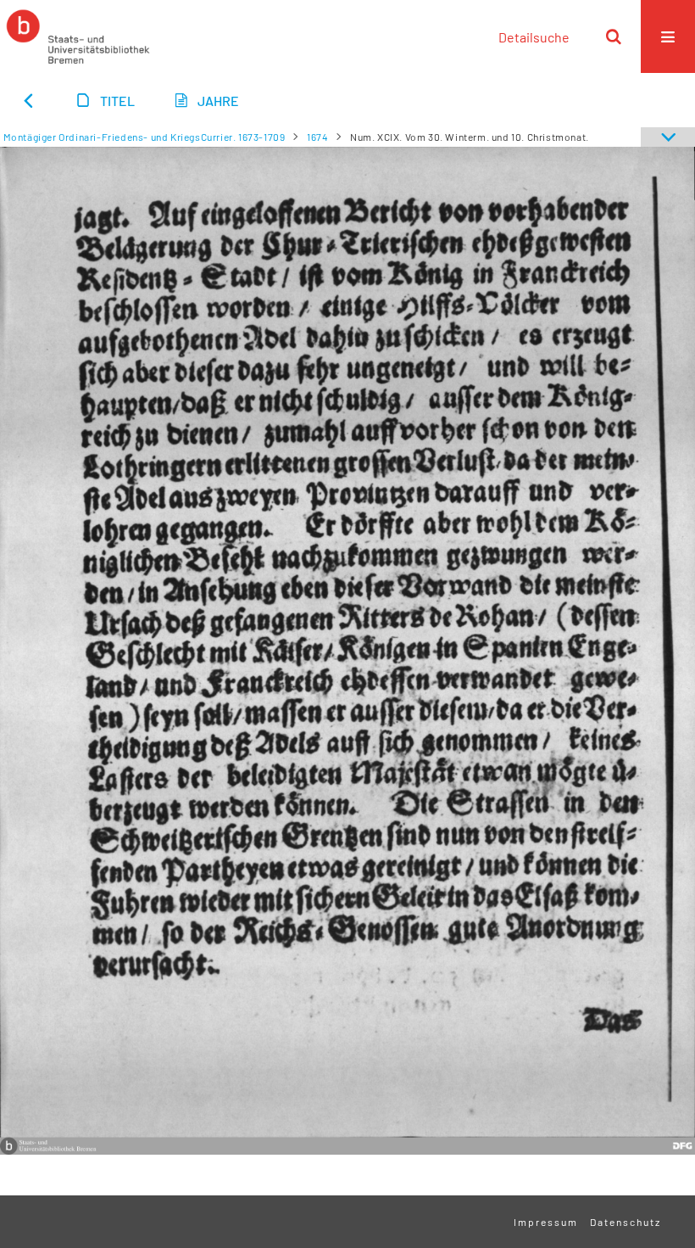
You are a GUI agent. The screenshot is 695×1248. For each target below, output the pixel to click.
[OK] (614, 36)
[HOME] (78, 36)
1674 (317, 137)
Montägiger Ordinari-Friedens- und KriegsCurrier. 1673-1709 (144, 137)
